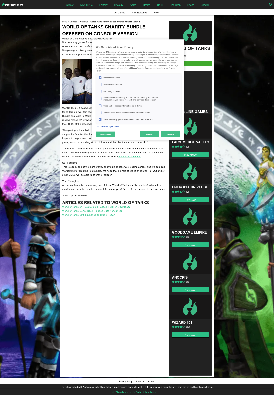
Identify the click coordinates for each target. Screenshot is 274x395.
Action (133, 5)
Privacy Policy (125, 381)
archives (84, 22)
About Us (140, 381)
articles (73, 22)
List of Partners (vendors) (107, 126)
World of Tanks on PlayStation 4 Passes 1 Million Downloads (96, 206)
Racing (146, 5)
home (64, 22)
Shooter (205, 5)
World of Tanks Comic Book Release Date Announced (92, 210)
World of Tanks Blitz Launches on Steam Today (88, 214)
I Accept (170, 134)
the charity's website (129, 156)
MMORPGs (86, 5)
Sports (190, 5)
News (157, 12)
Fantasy (103, 5)
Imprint (151, 381)
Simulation (175, 5)
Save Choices (105, 134)
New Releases (139, 12)
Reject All (150, 134)
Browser (69, 5)
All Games (119, 12)
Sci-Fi (160, 5)
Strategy (118, 5)
